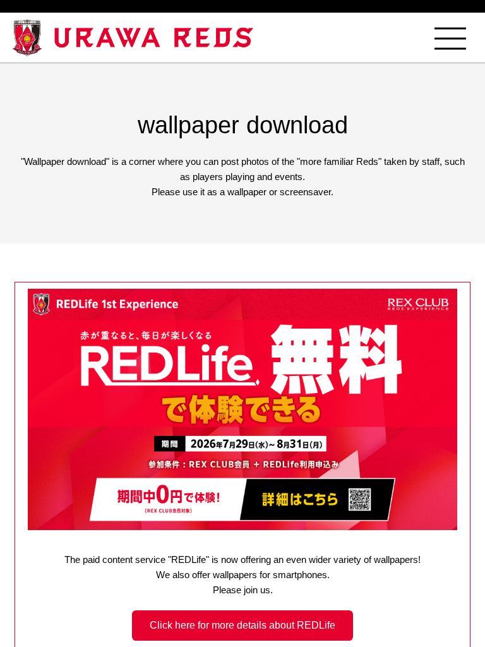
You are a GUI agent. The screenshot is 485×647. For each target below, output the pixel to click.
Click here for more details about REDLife (242, 625)
